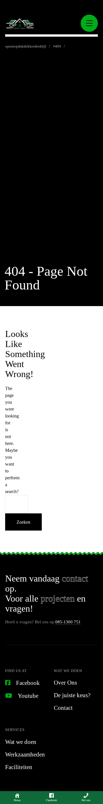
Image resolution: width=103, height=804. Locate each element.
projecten (58, 598)
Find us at (16, 671)
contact (75, 578)
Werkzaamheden (25, 754)
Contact (63, 707)
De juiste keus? (72, 695)
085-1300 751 (68, 622)
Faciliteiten (18, 767)
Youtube (28, 695)
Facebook (28, 682)
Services (15, 730)
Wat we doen (68, 671)
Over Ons (65, 682)
